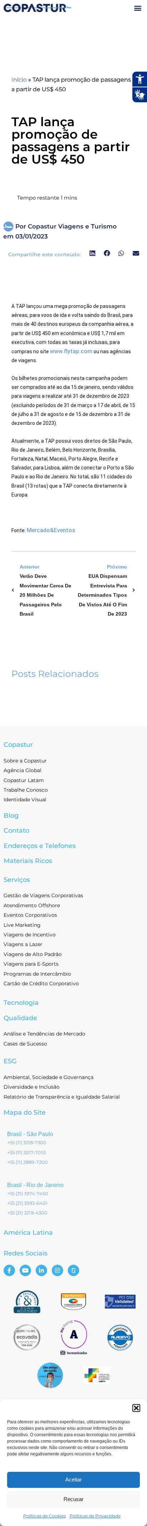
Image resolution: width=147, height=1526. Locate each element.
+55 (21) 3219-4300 (27, 1213)
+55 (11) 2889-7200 (27, 1162)
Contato (16, 830)
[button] (136, 1408)
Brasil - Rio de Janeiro (35, 1185)
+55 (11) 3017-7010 (26, 1152)
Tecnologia (21, 1003)
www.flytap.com (71, 351)
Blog (11, 815)
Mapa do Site (25, 1112)
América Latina (28, 1233)
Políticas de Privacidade (95, 1516)
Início (19, 79)
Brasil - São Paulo (30, 1134)
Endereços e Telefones (40, 846)
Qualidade (20, 1018)
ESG (10, 1061)
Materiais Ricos (28, 861)
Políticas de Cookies (44, 1516)
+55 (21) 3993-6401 (27, 1203)
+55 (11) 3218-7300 (26, 1142)
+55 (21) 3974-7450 (27, 1193)
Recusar (73, 1499)
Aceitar (73, 1479)
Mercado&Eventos (51, 530)
